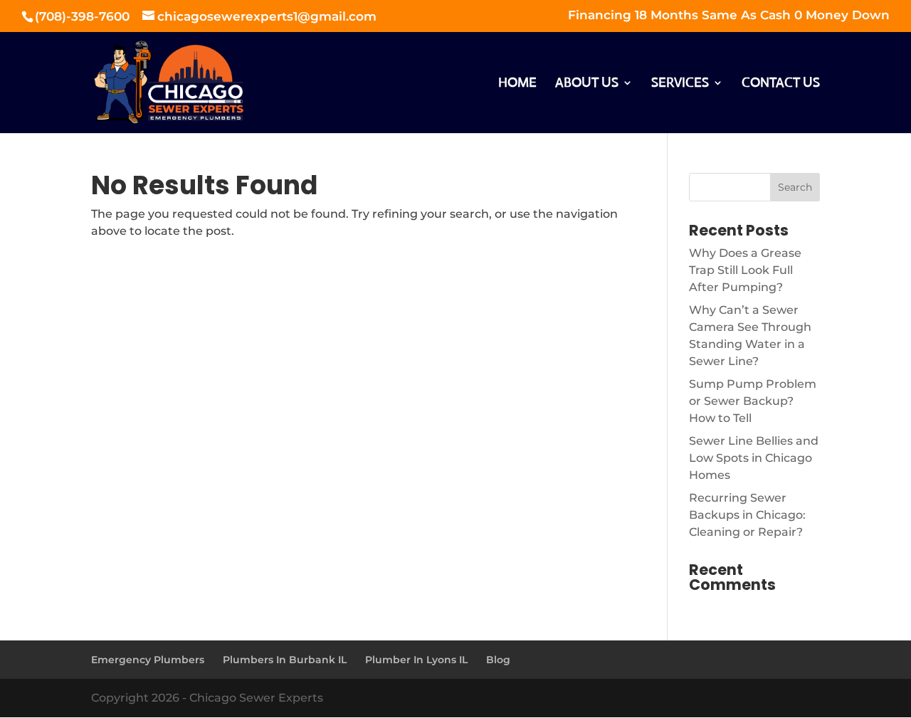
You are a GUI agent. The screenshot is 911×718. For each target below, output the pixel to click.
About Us (586, 84)
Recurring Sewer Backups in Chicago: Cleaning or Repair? (747, 515)
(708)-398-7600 (84, 16)
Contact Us (781, 84)
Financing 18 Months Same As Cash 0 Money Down (729, 15)
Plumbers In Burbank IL (285, 659)
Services (680, 84)
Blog (498, 659)
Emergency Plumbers (147, 659)
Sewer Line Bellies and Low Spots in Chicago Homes (753, 458)
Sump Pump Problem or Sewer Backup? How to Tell (752, 401)
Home (517, 84)
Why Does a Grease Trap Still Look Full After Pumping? (745, 270)
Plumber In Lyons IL (416, 659)
